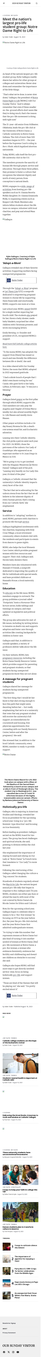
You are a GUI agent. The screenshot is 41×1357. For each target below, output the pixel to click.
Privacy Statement (9, 1333)
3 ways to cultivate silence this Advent (26, 1246)
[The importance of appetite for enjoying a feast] (6, 1259)
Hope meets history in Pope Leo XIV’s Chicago (26, 1283)
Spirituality (16, 1187)
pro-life (16, 975)
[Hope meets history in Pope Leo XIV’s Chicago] (6, 1283)
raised (27, 309)
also (28, 315)
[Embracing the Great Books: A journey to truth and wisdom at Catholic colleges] (20, 1100)
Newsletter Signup (9, 1323)
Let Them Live (11, 291)
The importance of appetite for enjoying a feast (25, 1258)
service (26, 522)
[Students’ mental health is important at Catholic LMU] (20, 1063)
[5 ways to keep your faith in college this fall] (20, 1175)
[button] (4, 3)
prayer (20, 399)
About (5, 1329)
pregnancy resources (12, 658)
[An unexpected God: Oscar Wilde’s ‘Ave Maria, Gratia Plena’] (6, 1295)
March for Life (12, 884)
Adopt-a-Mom (21, 288)
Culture (6, 15)
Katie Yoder (17, 280)
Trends (14, 1038)
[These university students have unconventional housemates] (20, 1138)
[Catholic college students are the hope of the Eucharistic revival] (20, 1026)
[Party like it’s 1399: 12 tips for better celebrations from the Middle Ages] (6, 1271)
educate (9, 593)
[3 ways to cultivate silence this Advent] (6, 1247)
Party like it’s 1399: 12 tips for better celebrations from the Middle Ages (25, 1271)
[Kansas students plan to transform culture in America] (20, 1212)
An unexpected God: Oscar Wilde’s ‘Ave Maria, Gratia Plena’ (26, 1295)
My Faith (14, 15)
